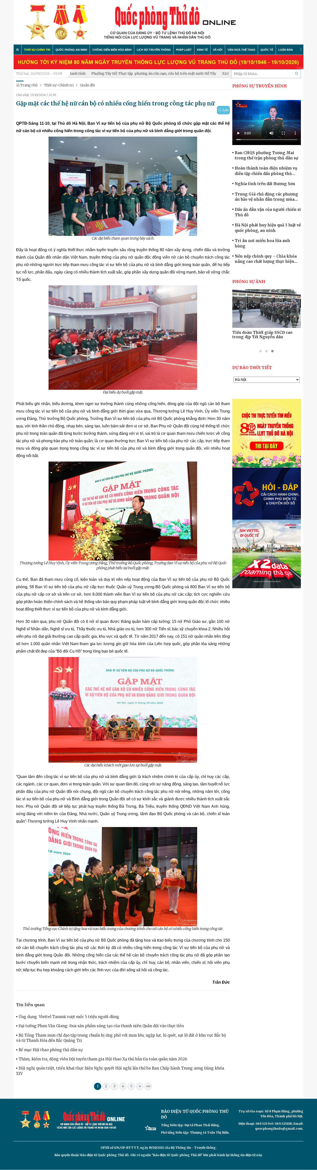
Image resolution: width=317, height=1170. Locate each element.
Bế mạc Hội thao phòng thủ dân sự (50, 1050)
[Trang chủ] (18, 49)
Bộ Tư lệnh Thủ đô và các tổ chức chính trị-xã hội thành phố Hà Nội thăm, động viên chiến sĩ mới (265, 337)
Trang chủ (29, 85)
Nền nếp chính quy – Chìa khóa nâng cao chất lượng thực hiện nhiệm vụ (266, 259)
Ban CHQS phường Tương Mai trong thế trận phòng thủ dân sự (266, 155)
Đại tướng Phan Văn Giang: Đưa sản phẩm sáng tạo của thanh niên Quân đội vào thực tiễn (101, 1026)
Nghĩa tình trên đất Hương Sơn (265, 183)
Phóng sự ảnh (248, 281)
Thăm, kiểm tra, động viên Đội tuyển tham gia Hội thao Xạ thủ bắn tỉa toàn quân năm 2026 (103, 1059)
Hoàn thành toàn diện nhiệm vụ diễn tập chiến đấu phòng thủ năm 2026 (266, 171)
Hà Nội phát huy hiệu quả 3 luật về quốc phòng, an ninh (268, 228)
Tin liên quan (30, 1004)
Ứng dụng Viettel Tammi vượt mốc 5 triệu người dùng (69, 1016)
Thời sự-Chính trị (59, 85)
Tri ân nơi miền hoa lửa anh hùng (262, 243)
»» (148, 1086)
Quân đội (87, 85)
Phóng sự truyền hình (259, 85)
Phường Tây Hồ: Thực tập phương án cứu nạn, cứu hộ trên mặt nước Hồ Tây (116, 73)
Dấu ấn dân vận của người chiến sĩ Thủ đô (268, 212)
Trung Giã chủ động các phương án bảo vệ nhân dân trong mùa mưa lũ (266, 197)
